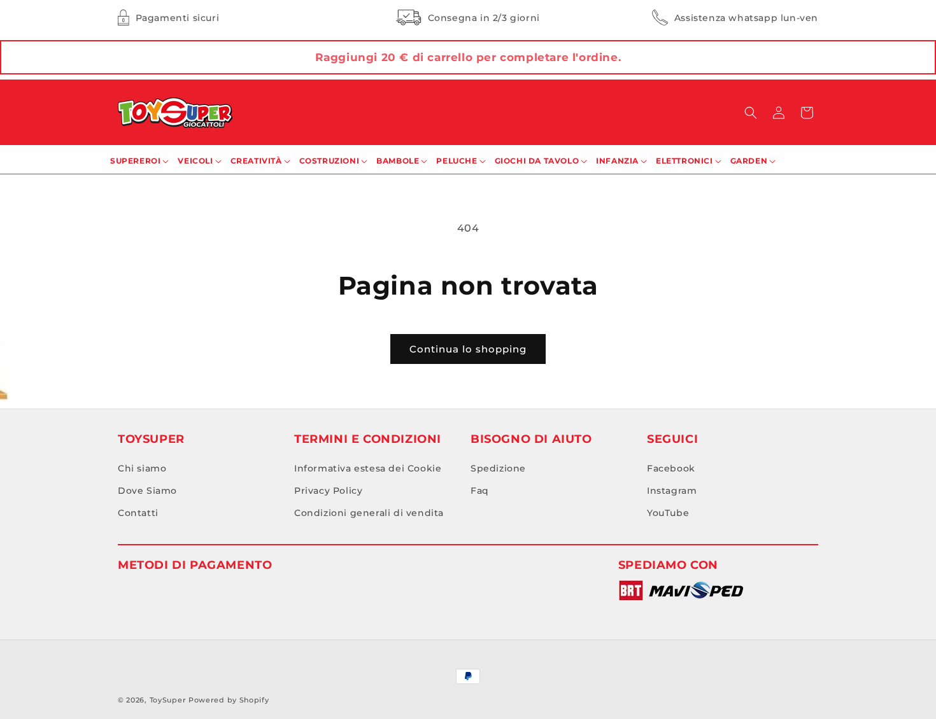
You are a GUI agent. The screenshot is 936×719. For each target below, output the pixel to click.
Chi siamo (142, 469)
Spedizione (498, 469)
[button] (751, 113)
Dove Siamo (147, 491)
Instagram (672, 491)
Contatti (138, 513)
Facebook (671, 469)
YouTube (668, 513)
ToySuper (168, 699)
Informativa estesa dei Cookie (367, 469)
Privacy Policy (328, 491)
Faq (480, 491)
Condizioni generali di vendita (369, 513)
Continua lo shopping (468, 349)
